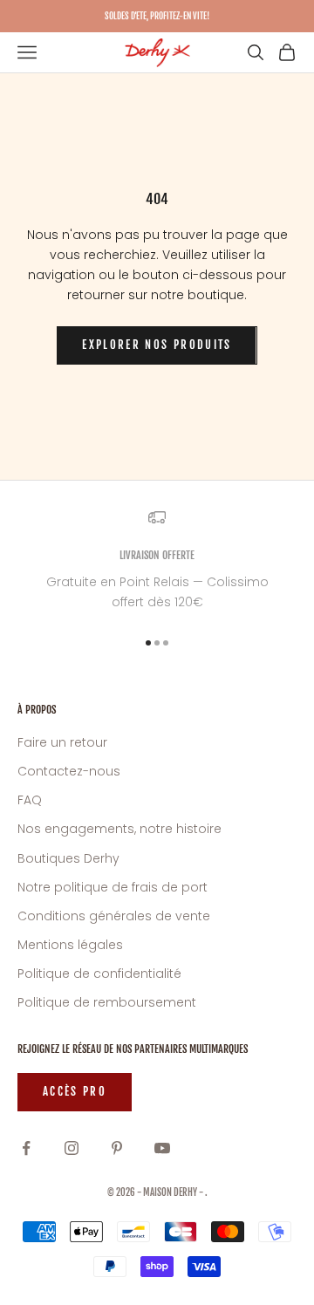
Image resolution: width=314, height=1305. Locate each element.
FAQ (29, 800)
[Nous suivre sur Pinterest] (117, 1148)
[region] (157, 560)
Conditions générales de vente (113, 916)
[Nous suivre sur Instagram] (71, 1148)
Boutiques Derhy (68, 858)
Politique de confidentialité (99, 973)
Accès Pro (74, 1091)
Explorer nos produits (156, 345)
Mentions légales (70, 944)
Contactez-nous (68, 771)
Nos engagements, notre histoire (119, 828)
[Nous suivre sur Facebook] (26, 1148)
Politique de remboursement (106, 1002)
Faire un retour (62, 742)
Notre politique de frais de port (112, 887)
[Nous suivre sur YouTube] (162, 1148)
